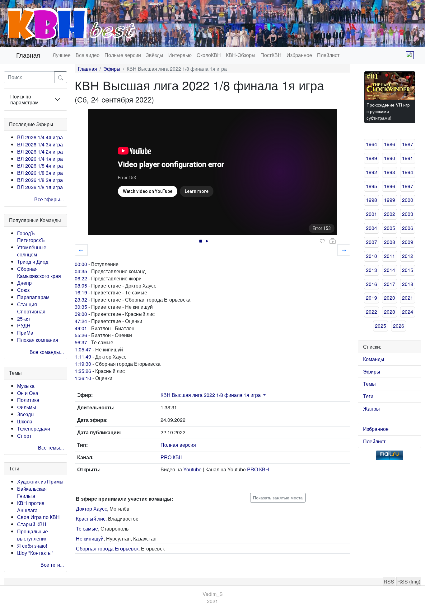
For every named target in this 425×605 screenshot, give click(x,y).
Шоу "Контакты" (35, 552)
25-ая (23, 318)
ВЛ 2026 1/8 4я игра (40, 165)
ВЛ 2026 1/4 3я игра (40, 144)
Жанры (371, 408)
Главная (28, 55)
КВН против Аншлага (30, 506)
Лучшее (62, 55)
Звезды (26, 414)
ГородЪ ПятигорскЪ (31, 237)
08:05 (81, 285)
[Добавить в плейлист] (332, 241)
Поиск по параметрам (24, 99)
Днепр (24, 282)
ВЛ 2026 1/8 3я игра (40, 172)
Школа (24, 421)
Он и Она (27, 393)
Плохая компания (37, 339)
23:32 (81, 299)
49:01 (81, 328)
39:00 (81, 313)
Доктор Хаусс (91, 508)
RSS (389, 581)
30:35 (81, 306)
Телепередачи (33, 428)
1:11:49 (83, 356)
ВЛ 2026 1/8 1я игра (40, 187)
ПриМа (25, 332)
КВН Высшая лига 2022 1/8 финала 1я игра (211, 394)
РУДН (23, 325)
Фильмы (26, 407)
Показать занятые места (278, 497)
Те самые (87, 528)
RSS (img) (408, 581)
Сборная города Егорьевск (107, 548)
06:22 (81, 278)
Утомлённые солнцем (31, 251)
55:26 (81, 335)
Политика (28, 399)
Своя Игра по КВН (38, 517)
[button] (264, 394)
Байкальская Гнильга (32, 492)
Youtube (192, 469)
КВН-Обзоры (240, 55)
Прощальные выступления (32, 535)
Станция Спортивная (31, 308)
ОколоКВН (209, 55)
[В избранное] (322, 241)
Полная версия (178, 444)
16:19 (81, 292)
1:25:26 (83, 370)
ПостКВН (271, 55)
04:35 (81, 271)
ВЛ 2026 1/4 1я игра (40, 158)
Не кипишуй (90, 538)
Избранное (299, 55)
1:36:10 (83, 378)
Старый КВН (31, 524)
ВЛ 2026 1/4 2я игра (40, 151)
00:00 (81, 264)
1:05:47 (83, 349)
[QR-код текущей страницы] (410, 55)
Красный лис (90, 518)
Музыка (26, 385)
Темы (369, 383)
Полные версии (123, 55)
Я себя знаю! (32, 545)
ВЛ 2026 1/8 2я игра (40, 179)
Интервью (180, 55)
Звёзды (154, 55)
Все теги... (52, 564)
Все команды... (47, 351)
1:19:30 (83, 363)
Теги (368, 396)
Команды (373, 359)
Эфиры (111, 68)
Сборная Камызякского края (39, 272)
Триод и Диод (32, 261)
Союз (23, 289)
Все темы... (51, 447)
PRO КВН (172, 457)
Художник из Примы (40, 481)
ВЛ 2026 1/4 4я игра (40, 137)
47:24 (81, 321)
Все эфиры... (49, 199)
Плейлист (328, 55)
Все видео (88, 55)
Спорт (24, 435)
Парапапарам (33, 297)
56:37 (81, 342)
